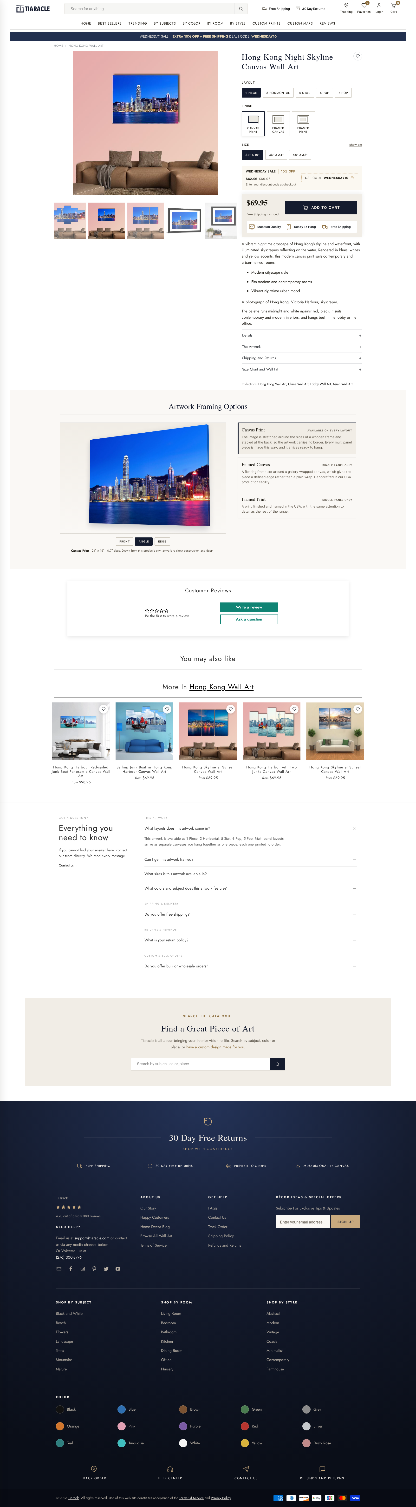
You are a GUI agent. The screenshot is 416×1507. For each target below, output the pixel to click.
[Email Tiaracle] (59, 1269)
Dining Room (171, 1350)
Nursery (167, 1369)
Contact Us (217, 1217)
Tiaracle (73, 1497)
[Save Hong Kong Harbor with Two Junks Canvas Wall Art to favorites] (294, 709)
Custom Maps (300, 23)
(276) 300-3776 (69, 1257)
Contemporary (277, 1359)
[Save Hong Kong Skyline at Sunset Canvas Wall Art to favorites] (230, 709)
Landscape (64, 1341)
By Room (215, 23)
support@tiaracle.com (92, 1238)
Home (86, 23)
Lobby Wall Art (320, 384)
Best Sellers (110, 23)
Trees (60, 1350)
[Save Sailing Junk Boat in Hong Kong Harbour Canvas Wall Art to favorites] (167, 709)
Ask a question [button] (249, 619)
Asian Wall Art (342, 384)
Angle (144, 541)
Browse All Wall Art (156, 1236)
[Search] (240, 8)
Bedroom (168, 1323)
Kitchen (167, 1341)
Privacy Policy (221, 1497)
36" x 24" (276, 155)
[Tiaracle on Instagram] (82, 1269)
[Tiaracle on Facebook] (71, 1269)
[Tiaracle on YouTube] (118, 1269)
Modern (272, 1323)
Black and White (69, 1313)
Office (166, 1359)
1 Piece (251, 93)
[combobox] (149, 8)
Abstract (273, 1313)
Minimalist (274, 1350)
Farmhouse (275, 1369)
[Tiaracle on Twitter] (106, 1269)
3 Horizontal (278, 93)
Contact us (68, 865)
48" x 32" (300, 155)
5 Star (305, 93)
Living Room (171, 1313)
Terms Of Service (191, 1497)
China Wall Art (298, 384)
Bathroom (168, 1332)
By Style (238, 23)
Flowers (62, 1332)
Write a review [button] (249, 607)
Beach (61, 1323)
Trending (138, 23)
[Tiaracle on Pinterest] (94, 1269)
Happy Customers (154, 1217)
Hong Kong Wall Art (86, 45)
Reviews (327, 23)
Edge (162, 541)
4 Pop (324, 93)
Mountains (64, 1359)
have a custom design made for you (215, 1047)
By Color (192, 23)
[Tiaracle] (33, 9)
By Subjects (165, 23)
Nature (61, 1369)
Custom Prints (267, 23)
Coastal (272, 1341)
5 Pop (343, 93)
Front (124, 541)
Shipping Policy (221, 1236)
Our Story (148, 1208)
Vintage (272, 1332)
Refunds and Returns (224, 1245)
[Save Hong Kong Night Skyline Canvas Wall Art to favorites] (357, 56)
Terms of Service (153, 1245)
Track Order (217, 1226)
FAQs (212, 1208)
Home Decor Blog (155, 1226)
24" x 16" (252, 155)
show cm (355, 144)
